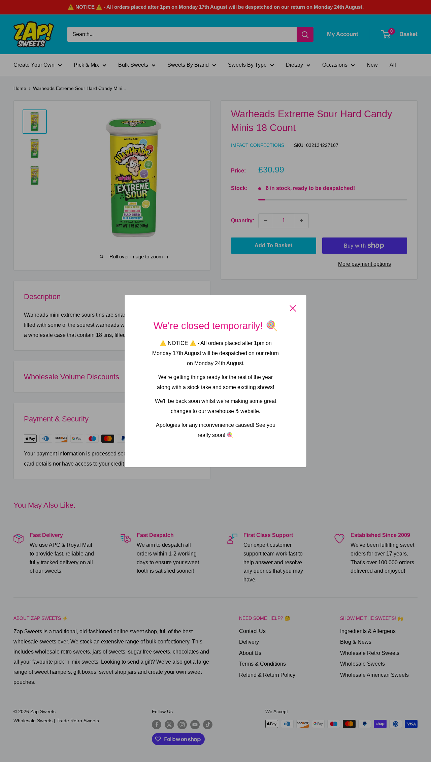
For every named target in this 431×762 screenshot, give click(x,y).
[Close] (293, 308)
